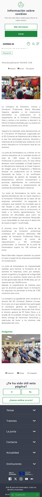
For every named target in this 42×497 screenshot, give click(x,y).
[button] (28, 43)
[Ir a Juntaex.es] (8, 44)
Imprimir (13, 69)
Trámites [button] (11, 420)
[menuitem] (10, 478)
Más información (21, 27)
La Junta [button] (11, 431)
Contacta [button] (11, 442)
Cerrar (21, 34)
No (30, 392)
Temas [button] (10, 410)
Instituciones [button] (14, 463)
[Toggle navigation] (17, 43)
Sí (12, 392)
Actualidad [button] (12, 452)
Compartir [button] (30, 69)
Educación (7, 53)
